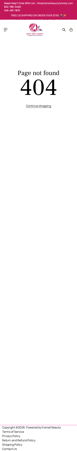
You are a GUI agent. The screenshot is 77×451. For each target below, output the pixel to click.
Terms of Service (13, 432)
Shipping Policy (12, 445)
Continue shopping (38, 106)
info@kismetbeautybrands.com (55, 3)
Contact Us (9, 449)
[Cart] (71, 29)
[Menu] (5, 29)
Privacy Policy (11, 436)
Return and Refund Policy (18, 440)
